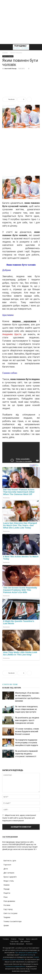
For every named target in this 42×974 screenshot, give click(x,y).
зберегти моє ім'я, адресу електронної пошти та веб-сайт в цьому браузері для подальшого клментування (19, 817)
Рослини (7, 905)
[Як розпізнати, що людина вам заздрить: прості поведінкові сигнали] (8, 720)
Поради (6, 889)
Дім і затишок (9, 873)
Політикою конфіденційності (15, 966)
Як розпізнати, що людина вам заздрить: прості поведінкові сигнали (27, 720)
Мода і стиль (9, 881)
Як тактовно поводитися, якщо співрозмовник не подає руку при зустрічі (26, 709)
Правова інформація (17, 944)
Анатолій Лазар (10, 68)
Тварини (7, 917)
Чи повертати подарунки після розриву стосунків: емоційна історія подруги (26, 742)
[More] (29, 99)
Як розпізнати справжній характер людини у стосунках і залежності (26, 753)
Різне (6, 897)
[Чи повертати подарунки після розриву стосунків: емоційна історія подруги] (8, 743)
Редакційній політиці (26, 955)
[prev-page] (18, 762)
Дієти (6, 869)
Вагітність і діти (10, 860)
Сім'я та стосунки (16, 53)
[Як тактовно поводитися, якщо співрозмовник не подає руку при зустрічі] (8, 709)
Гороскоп (7, 865)
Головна (6, 939)
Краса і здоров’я (31, 939)
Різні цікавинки (9, 901)
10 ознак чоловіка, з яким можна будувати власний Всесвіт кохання (27, 731)
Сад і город (8, 909)
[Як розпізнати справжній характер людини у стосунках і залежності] (8, 754)
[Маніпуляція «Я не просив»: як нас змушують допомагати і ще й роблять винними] (8, 696)
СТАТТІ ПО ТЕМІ (10, 684)
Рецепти (7, 893)
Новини (6, 885)
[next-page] (22, 762)
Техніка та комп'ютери (12, 921)
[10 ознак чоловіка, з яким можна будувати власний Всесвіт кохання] (8, 731)
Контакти (29, 944)
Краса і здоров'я (10, 877)
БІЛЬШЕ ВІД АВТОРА (11, 688)
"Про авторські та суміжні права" (26, 953)
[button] (4, 47)
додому (5, 53)
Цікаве (6, 925)
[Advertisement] (21, 22)
